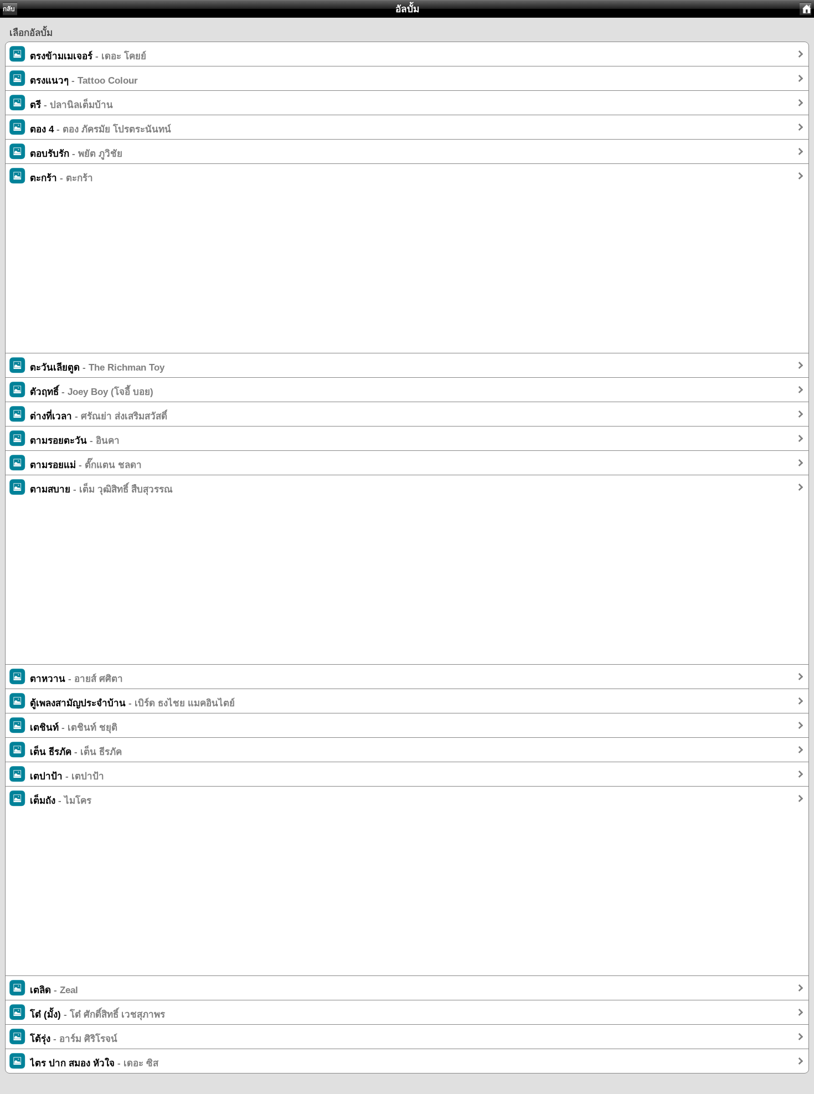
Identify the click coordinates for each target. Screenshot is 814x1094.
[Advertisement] (338, 275)
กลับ (9, 9)
